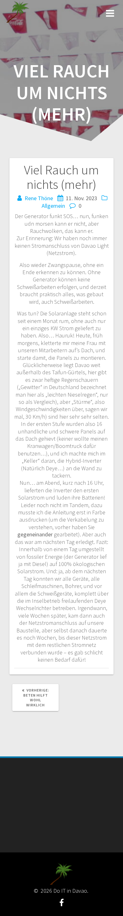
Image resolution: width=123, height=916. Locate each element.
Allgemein (53, 205)
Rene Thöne (39, 198)
